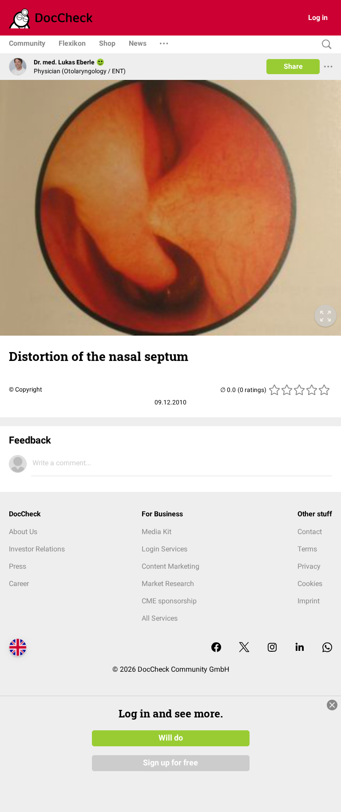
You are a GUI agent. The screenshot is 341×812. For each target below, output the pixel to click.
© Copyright (25, 389)
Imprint (308, 601)
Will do (171, 737)
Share (293, 66)
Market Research (168, 583)
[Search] (324, 44)
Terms (307, 549)
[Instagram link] (272, 648)
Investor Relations (37, 549)
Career (19, 583)
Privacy (309, 566)
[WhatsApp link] (327, 648)
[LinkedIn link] (300, 648)
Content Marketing (170, 566)
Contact (309, 531)
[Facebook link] (216, 648)
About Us (23, 531)
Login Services (164, 549)
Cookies (309, 583)
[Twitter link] (244, 648)
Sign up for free (170, 762)
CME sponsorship (169, 601)
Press (17, 566)
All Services (160, 618)
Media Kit (156, 531)
